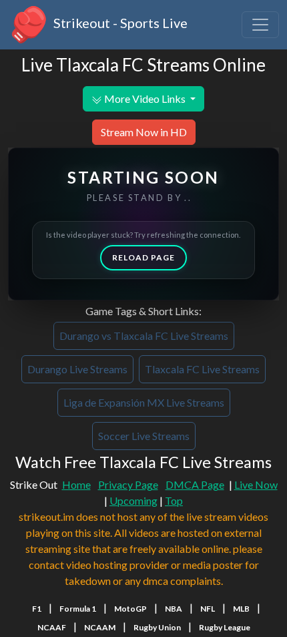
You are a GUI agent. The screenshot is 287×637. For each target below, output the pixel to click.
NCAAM (99, 627)
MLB (241, 609)
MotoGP (130, 609)
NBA (173, 609)
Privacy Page (128, 484)
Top (174, 500)
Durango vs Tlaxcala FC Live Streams (143, 335)
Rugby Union (157, 627)
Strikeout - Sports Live (119, 23)
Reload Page (143, 257)
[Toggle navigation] (260, 24)
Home (76, 484)
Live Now (256, 484)
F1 (36, 609)
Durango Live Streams (77, 369)
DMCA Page (195, 484)
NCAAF (51, 627)
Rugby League (224, 627)
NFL (207, 609)
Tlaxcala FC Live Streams (202, 369)
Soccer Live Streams (144, 435)
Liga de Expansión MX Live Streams (143, 402)
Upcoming (133, 500)
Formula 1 (77, 609)
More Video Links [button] (145, 98)
